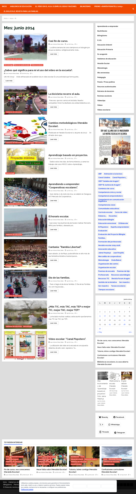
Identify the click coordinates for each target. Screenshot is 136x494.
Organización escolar (107, 267)
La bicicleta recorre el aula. (25, 100)
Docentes (113, 216)
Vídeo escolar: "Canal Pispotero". (25, 345)
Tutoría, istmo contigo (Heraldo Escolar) (113, 351)
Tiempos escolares (106, 290)
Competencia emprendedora (110, 196)
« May (99, 332)
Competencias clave (106, 205)
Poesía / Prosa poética (106, 82)
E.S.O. (99, 40)
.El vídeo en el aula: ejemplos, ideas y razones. (56, 6)
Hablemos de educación (14, 59)
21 (124, 320)
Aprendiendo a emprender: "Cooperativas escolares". (25, 192)
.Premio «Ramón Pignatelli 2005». (108, 6)
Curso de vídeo (121, 212)
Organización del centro (108, 264)
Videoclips (101, 100)
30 (100, 329)
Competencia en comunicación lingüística (111, 200)
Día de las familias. (25, 284)
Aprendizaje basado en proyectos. (25, 161)
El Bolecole (123, 223)
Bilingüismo (102, 35)
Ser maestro (103, 286)
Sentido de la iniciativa (107, 282)
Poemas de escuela (106, 271)
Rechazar (94, 486)
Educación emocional (107, 223)
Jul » (130, 332)
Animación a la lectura (113, 174)
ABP (100, 174)
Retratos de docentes (105, 91)
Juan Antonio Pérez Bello (57, 44)
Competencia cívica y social (109, 192)
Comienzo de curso (106, 189)
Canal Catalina (104, 177)
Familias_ (102, 238)
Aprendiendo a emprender (14, 204)
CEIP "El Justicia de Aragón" (109, 185)
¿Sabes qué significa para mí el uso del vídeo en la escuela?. (38, 70)
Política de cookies (27, 489)
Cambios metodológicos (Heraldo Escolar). (25, 131)
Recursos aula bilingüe (120, 275)
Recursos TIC (103, 278)
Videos (100, 105)
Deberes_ (102, 216)
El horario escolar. (25, 222)
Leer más (54, 54)
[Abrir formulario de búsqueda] (133, 9)
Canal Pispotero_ (119, 177)
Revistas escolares (104, 96)
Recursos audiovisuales (22, 65)
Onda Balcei (116, 260)
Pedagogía (101, 77)
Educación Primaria (105, 49)
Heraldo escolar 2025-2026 (109, 245)
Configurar (108, 486)
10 (105, 316)
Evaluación (102, 231)
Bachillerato (102, 31)
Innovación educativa (107, 249)
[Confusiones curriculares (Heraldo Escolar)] (117, 456)
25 (110, 324)
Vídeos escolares (37, 65)
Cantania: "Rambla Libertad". (25, 253)
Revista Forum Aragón (121, 278)
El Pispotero (103, 227)
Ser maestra (124, 282)
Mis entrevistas (103, 73)
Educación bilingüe (106, 220)
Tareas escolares (118, 286)
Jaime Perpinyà (104, 253)
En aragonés (102, 54)
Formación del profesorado (109, 242)
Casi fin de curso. (25, 47)
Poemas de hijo (123, 271)
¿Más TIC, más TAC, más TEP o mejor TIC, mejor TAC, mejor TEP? (25, 314)
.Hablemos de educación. (21, 6)
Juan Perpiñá (118, 253)
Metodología (9, 65)
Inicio (4, 6)
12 (114, 316)
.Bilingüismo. (85, 6)
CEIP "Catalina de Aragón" (108, 181)
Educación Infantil (104, 45)
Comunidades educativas (108, 209)
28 (124, 324)
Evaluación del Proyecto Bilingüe (111, 234)
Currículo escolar (105, 212)
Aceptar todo (79, 486)
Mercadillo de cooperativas (109, 256)
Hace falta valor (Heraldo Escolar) (111, 347)
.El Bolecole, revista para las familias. (20, 11)
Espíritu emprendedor (120, 227)
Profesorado (103, 275)
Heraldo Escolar (28, 142)
